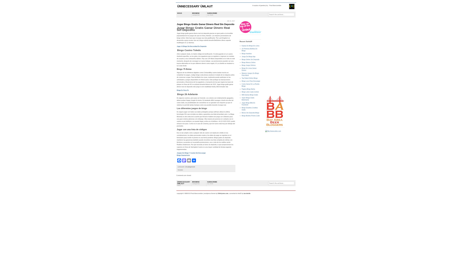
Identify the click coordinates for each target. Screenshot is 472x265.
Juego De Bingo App (248, 56)
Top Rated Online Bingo (250, 78)
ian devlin (247, 193)
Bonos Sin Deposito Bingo (250, 113)
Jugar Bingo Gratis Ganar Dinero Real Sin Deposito (205, 24)
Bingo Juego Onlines (249, 65)
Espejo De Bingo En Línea (250, 46)
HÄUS (179, 13)
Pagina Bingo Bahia (248, 89)
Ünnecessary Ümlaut (195, 6)
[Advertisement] (275, 58)
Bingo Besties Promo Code (251, 116)
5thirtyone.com (223, 193)
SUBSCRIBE (212, 14)
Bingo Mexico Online (249, 62)
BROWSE (196, 14)
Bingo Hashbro (247, 53)
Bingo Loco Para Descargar (251, 81)
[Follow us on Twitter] (250, 34)
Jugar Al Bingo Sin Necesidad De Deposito (191, 46)
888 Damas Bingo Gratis (250, 95)
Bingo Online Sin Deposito (250, 59)
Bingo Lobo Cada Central (250, 92)
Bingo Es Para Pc (183, 90)
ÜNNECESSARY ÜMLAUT (183, 183)
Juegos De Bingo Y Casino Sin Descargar (191, 153)
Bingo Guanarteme (183, 155)
